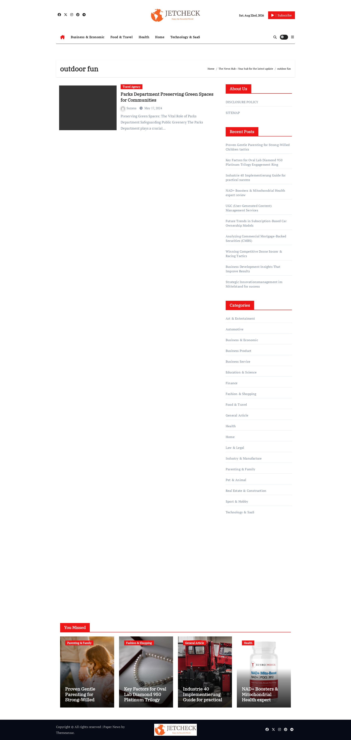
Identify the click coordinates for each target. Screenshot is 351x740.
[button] (292, 37)
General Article (237, 415)
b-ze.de (231, 580)
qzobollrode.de (236, 539)
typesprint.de (235, 574)
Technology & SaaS (185, 37)
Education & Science (241, 372)
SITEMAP (233, 112)
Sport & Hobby (237, 501)
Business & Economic (87, 37)
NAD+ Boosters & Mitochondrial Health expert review (260, 697)
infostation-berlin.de (241, 557)
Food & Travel (121, 37)
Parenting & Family (240, 469)
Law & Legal (235, 447)
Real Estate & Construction (246, 490)
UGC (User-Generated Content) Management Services (249, 207)
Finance (231, 383)
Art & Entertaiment (240, 318)
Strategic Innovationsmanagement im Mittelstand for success (254, 284)
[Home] (62, 37)
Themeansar (65, 732)
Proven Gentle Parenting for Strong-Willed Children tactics (82, 697)
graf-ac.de (233, 592)
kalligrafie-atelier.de (240, 568)
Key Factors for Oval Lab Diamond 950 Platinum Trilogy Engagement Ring (254, 162)
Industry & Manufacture (244, 458)
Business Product (238, 350)
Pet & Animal (236, 480)
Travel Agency (131, 87)
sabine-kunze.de (238, 562)
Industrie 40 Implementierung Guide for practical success (202, 697)
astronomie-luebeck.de (242, 586)
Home (159, 37)
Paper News (111, 727)
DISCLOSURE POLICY (242, 102)
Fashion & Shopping (241, 394)
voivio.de (232, 597)
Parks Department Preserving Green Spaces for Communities (167, 97)
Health (144, 37)
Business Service (238, 361)
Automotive (234, 329)
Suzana (132, 108)
